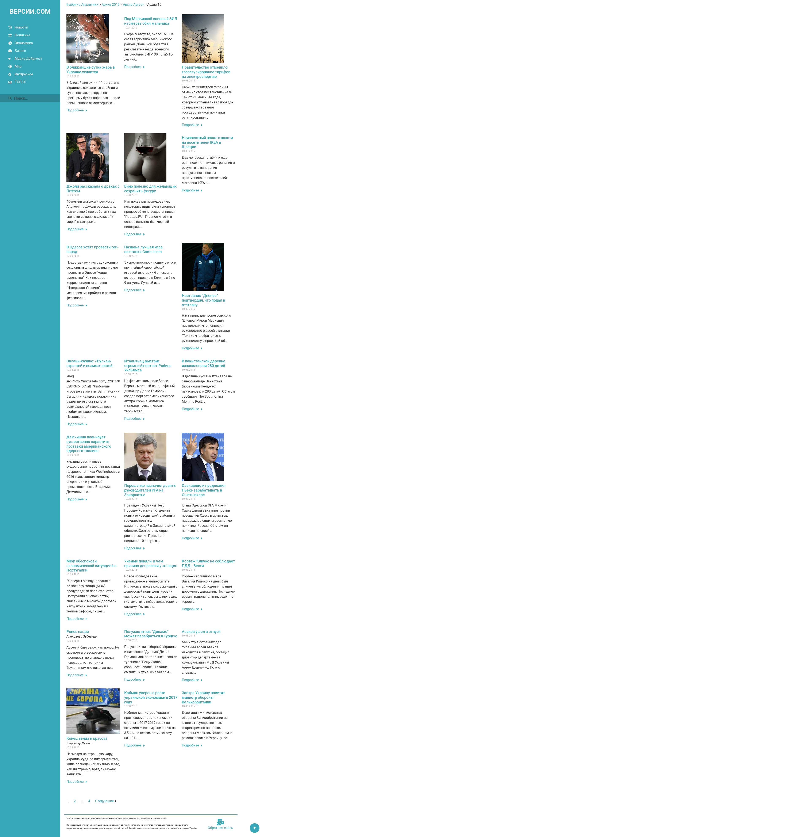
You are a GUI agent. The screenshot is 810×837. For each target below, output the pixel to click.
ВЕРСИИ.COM (30, 11)
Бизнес (20, 51)
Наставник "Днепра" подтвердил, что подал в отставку (203, 300)
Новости (21, 27)
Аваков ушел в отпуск (201, 631)
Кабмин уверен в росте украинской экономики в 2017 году (150, 697)
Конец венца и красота (86, 738)
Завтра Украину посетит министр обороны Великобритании (203, 697)
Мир (18, 66)
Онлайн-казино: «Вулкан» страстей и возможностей (89, 363)
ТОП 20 (20, 82)
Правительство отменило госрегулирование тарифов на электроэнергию (206, 72)
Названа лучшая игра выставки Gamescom (143, 249)
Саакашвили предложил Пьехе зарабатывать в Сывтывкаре (203, 490)
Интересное (24, 74)
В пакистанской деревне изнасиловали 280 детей (203, 363)
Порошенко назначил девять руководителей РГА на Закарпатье (150, 490)
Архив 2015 (111, 5)
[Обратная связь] (220, 822)
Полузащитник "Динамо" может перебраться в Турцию (150, 633)
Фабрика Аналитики (82, 5)
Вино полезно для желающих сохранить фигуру (150, 188)
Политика (22, 35)
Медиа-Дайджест (28, 59)
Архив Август (133, 5)
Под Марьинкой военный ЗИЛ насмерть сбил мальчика (150, 21)
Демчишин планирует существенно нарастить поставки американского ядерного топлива (88, 444)
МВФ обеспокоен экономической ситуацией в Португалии (91, 565)
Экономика (24, 43)
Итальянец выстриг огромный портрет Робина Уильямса (147, 365)
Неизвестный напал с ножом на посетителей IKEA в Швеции (207, 142)
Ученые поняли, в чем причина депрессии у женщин (150, 563)
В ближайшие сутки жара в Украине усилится (90, 69)
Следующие (104, 801)
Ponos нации (77, 631)
